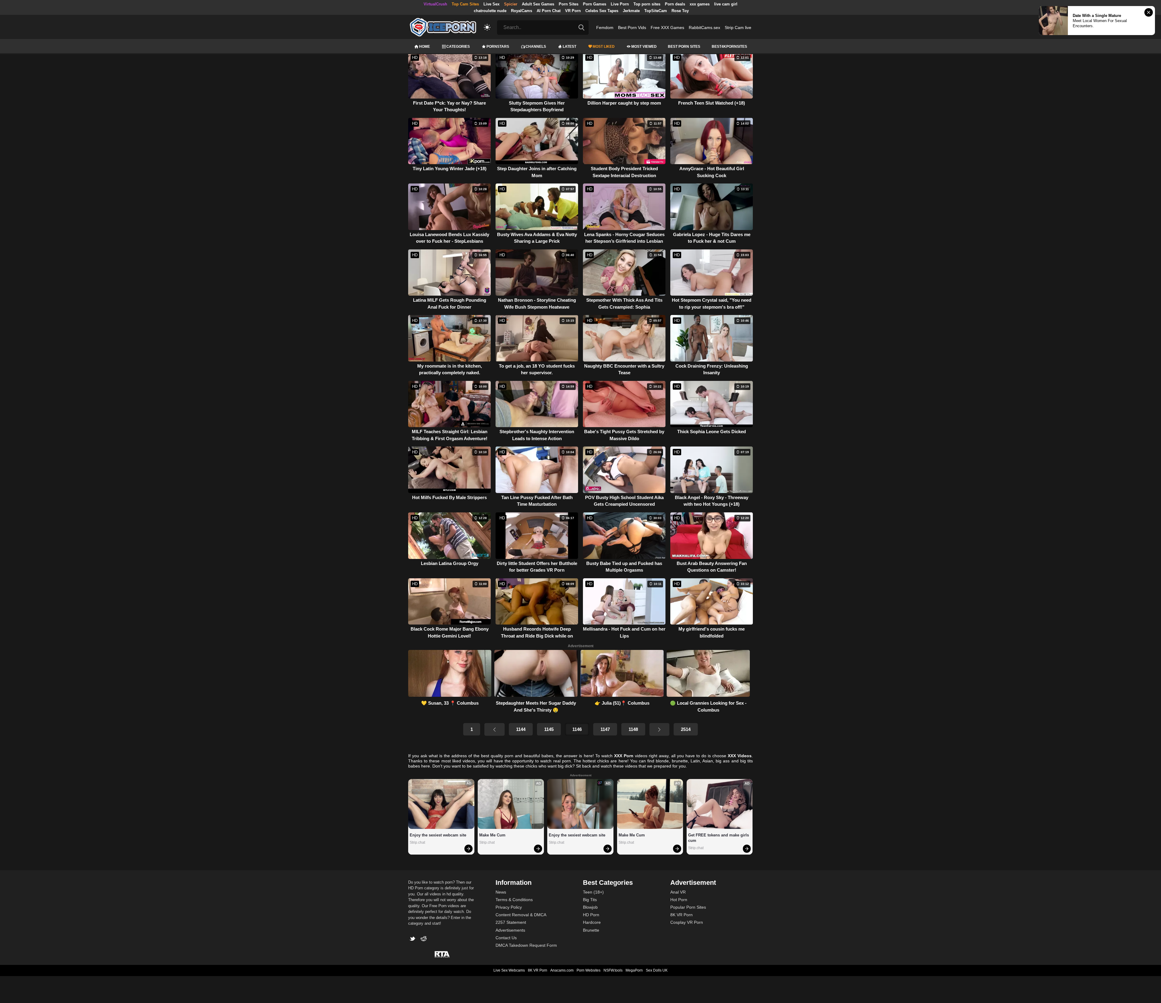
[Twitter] (413, 939)
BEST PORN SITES (684, 46)
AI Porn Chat (549, 10)
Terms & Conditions (514, 899)
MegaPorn (634, 970)
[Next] (659, 729)
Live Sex (491, 4)
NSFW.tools (613, 970)
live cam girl (725, 4)
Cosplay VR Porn (686, 922)
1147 (605, 729)
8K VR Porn (681, 914)
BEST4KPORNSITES (729, 46)
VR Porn (573, 10)
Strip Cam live (738, 27)
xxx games (700, 4)
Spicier (510, 4)
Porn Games (594, 4)
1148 (633, 729)
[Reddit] (424, 939)
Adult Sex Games (538, 4)
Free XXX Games (667, 27)
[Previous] (494, 729)
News (501, 892)
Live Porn (620, 4)
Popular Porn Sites (688, 907)
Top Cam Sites (465, 4)
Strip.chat (417, 842)
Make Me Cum (492, 835)
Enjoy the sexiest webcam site (438, 835)
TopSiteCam (655, 10)
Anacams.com (562, 970)
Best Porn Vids (632, 27)
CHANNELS (535, 46)
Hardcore (592, 922)
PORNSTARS (497, 46)
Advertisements (510, 930)
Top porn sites (646, 4)
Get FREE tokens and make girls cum (719, 838)
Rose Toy (680, 10)
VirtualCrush (435, 4)
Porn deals (675, 4)
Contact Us (506, 937)
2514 (686, 729)
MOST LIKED (604, 46)
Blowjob (590, 907)
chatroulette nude (490, 10)
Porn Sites (568, 4)
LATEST (569, 46)
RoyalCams (521, 10)
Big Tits (590, 899)
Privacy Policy (509, 907)
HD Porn (591, 914)
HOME (424, 46)
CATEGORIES (458, 46)
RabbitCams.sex (704, 27)
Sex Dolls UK (657, 970)
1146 (577, 729)
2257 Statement (511, 922)
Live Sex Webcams (509, 970)
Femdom (604, 27)
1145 (549, 729)
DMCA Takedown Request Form (526, 945)
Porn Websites (588, 970)
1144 (520, 729)
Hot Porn (678, 899)
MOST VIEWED (644, 46)
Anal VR (678, 892)
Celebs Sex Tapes (601, 10)
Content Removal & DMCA (521, 914)
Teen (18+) (593, 892)
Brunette (591, 930)
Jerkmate (631, 10)
